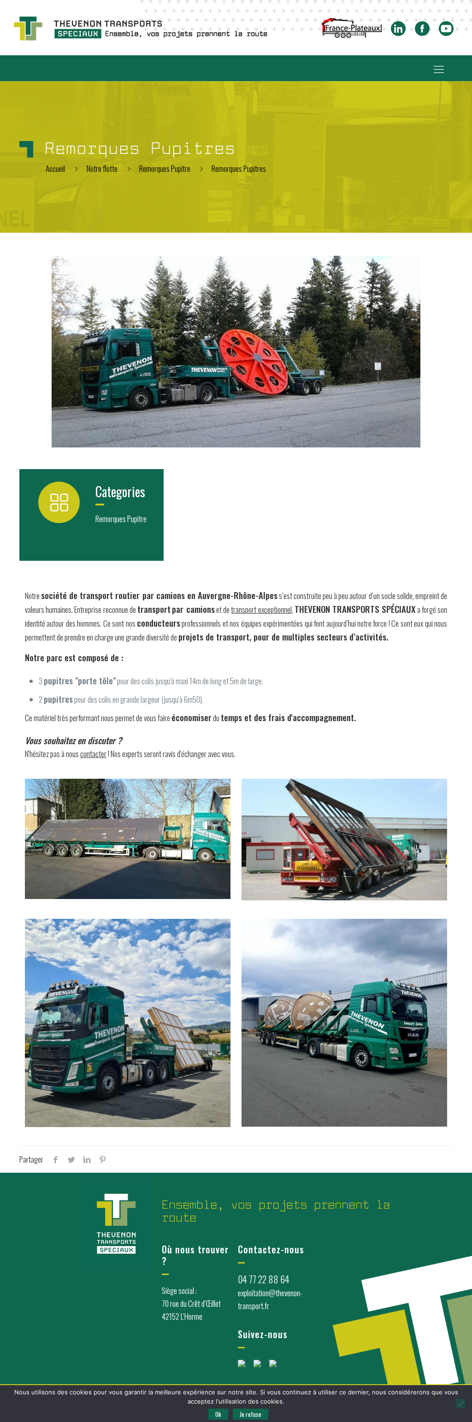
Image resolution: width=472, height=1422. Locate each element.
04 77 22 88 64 (263, 1279)
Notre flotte (102, 168)
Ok (218, 1414)
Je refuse (250, 1414)
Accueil (55, 168)
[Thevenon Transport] (140, 27)
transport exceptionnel (261, 609)
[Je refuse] (460, 1403)
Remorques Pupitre (164, 168)
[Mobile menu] (439, 68)
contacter (93, 753)
